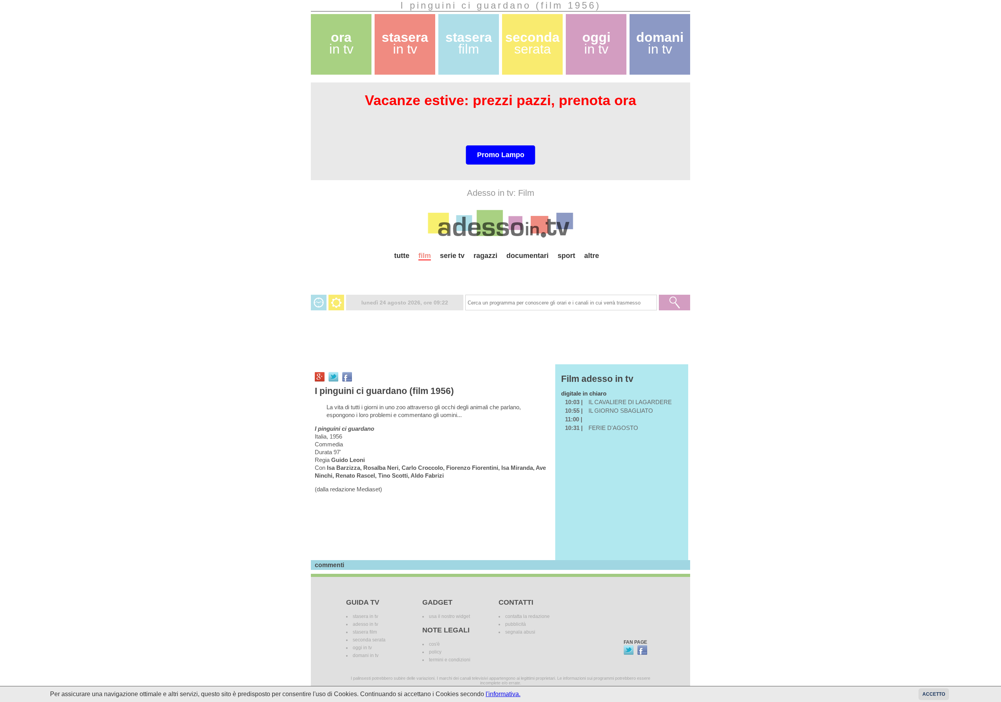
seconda (532, 43)
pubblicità (515, 624)
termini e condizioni (449, 660)
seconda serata (369, 640)
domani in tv (366, 655)
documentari (527, 256)
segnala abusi (520, 632)
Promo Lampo (500, 155)
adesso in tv (365, 624)
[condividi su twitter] (333, 376)
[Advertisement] (500, 274)
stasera (405, 43)
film (424, 256)
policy (435, 652)
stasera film (365, 632)
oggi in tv (362, 647)
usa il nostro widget (449, 616)
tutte (401, 256)
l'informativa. (503, 694)
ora (341, 43)
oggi (596, 43)
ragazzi (485, 256)
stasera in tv (365, 616)
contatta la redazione (527, 616)
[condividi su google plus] (320, 376)
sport (566, 256)
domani (659, 43)
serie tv (452, 256)
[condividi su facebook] (347, 376)
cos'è (434, 644)
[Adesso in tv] (500, 223)
